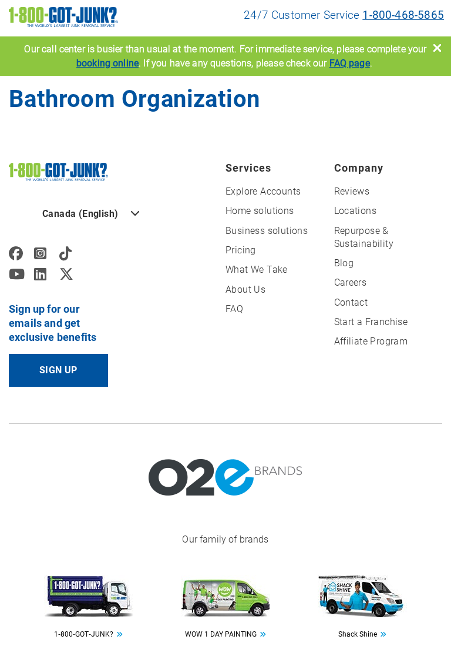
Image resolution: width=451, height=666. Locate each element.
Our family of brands (225, 539)
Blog (344, 263)
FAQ (234, 308)
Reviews (352, 191)
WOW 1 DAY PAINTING (221, 634)
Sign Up (58, 370)
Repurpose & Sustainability (364, 237)
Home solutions (260, 210)
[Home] (58, 171)
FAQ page (349, 63)
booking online (107, 63)
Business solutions (267, 230)
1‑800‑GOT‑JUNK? (83, 634)
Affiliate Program (371, 341)
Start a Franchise (371, 321)
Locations (355, 210)
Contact (351, 302)
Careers (350, 282)
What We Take (257, 269)
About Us (245, 289)
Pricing (241, 250)
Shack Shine (357, 634)
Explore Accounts (263, 191)
